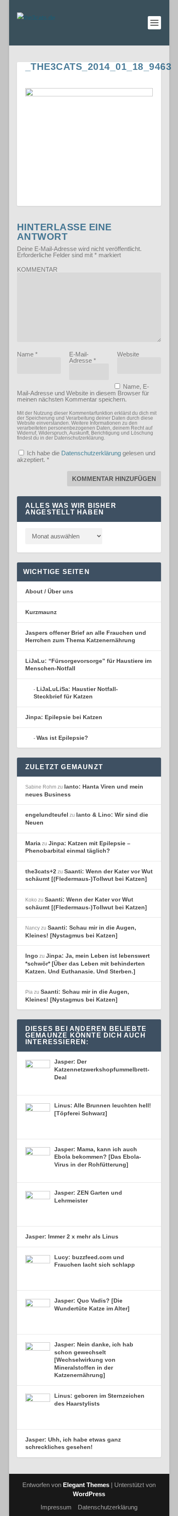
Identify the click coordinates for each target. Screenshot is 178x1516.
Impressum (56, 1507)
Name (27, 354)
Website (128, 354)
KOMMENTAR (37, 269)
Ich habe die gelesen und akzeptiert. (86, 456)
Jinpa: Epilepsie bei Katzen (63, 717)
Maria (33, 843)
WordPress (89, 1493)
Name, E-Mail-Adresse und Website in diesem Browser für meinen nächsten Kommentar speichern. (83, 393)
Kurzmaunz (41, 612)
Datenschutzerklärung (92, 453)
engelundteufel (46, 814)
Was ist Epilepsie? (62, 737)
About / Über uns (49, 591)
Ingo (31, 955)
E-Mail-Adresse (82, 357)
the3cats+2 (40, 871)
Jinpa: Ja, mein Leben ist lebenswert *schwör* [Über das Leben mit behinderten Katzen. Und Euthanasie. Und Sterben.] (87, 963)
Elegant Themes (86, 1484)
